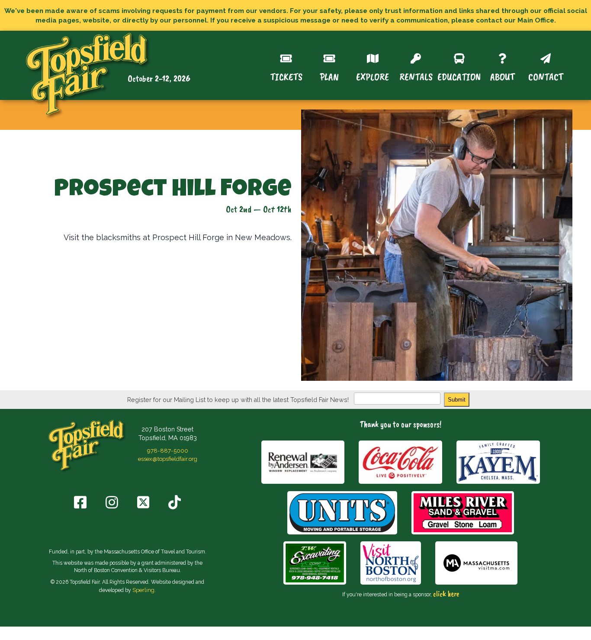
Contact (545, 76)
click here (446, 593)
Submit (457, 399)
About (502, 76)
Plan (329, 76)
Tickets (286, 76)
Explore (372, 76)
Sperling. (144, 589)
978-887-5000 (167, 450)
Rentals (416, 76)
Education (459, 76)
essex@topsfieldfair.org (167, 458)
